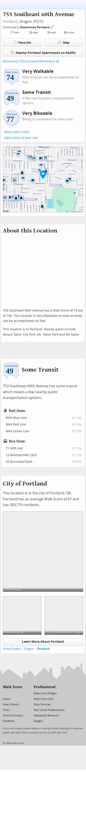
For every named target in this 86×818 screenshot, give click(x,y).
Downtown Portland (35, 27)
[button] (43, 174)
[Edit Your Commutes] (52, 27)
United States (12, 648)
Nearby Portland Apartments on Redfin (46, 53)
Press (6, 710)
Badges (38, 721)
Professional (45, 687)
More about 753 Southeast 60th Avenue (29, 61)
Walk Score (12, 687)
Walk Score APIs (43, 699)
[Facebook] (12, 693)
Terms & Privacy (13, 715)
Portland (10, 21)
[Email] (19, 693)
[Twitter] (5, 693)
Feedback (9, 721)
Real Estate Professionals (49, 710)
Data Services (42, 704)
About (6, 699)
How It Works (11, 704)
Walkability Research (46, 715)
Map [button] (66, 43)
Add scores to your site (21, 138)
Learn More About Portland (43, 642)
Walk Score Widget (45, 693)
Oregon (29, 648)
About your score (16, 132)
